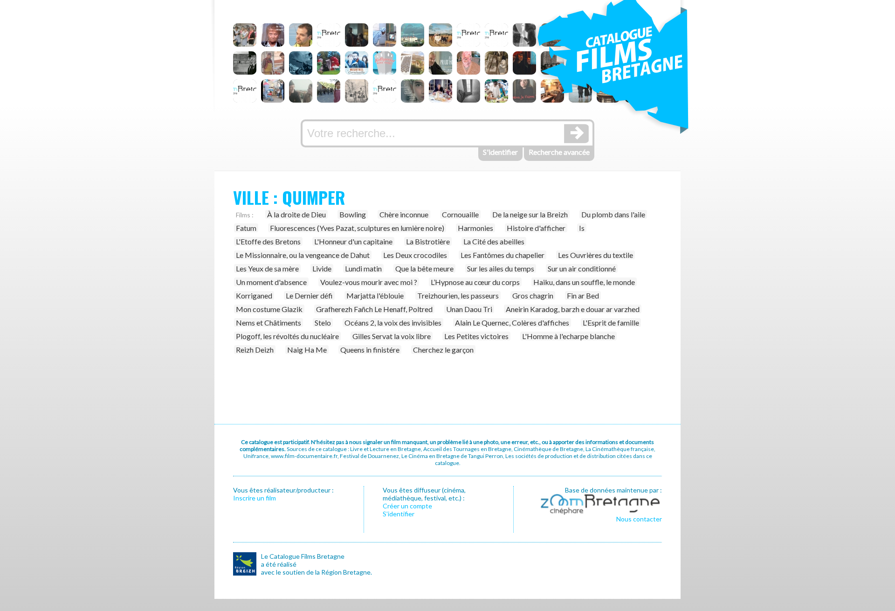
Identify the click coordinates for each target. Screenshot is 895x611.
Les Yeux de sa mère (267, 268)
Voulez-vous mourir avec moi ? (368, 282)
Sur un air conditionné (582, 268)
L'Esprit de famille (611, 322)
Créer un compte (407, 506)
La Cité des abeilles (493, 241)
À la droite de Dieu (296, 214)
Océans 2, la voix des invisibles (392, 322)
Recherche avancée (559, 151)
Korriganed (254, 295)
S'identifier (500, 151)
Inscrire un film (254, 498)
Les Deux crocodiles (415, 254)
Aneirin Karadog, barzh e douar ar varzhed (573, 309)
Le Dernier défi (309, 295)
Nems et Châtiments (268, 322)
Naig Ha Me (307, 349)
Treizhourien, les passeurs (458, 295)
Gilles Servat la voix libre (391, 336)
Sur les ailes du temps (500, 268)
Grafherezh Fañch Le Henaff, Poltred (374, 309)
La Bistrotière (428, 241)
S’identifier (398, 514)
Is (582, 227)
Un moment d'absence (271, 282)
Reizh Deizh (255, 349)
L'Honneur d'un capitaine (353, 241)
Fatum (246, 227)
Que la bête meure (424, 268)
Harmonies (475, 227)
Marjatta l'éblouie (375, 295)
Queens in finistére (369, 349)
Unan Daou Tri (469, 309)
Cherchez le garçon (443, 349)
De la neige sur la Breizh (530, 214)
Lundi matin (363, 268)
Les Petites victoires (476, 336)
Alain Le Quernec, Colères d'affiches (512, 322)
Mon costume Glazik (269, 309)
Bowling (352, 214)
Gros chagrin (532, 295)
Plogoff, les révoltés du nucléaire (287, 336)
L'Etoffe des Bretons (268, 241)
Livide (321, 268)
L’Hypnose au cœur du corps (475, 282)
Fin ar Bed (583, 295)
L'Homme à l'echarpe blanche (568, 336)
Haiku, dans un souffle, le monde (584, 282)
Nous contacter (639, 519)
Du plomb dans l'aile (613, 214)
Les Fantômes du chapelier (502, 254)
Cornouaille (460, 214)
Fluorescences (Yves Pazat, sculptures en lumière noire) (357, 227)
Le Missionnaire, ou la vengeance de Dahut (303, 254)
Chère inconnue (403, 214)
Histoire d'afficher (536, 227)
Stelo (323, 322)
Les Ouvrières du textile (595, 254)
